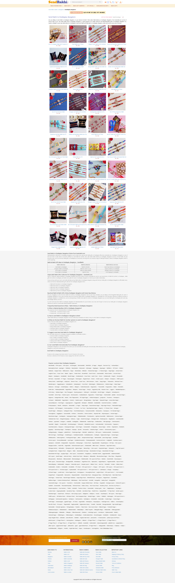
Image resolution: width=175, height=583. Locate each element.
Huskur (98, 496)
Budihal (115, 512)
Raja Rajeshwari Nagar (92, 408)
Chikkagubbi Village (98, 509)
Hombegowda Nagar (71, 437)
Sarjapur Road (57, 370)
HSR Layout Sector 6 (119, 496)
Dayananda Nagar (103, 448)
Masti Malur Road (116, 475)
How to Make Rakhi (116, 572)
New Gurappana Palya (81, 496)
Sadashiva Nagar (94, 429)
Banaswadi (81, 368)
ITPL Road (77, 467)
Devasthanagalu (98, 515)
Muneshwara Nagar (53, 416)
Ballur (74, 451)
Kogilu (78, 418)
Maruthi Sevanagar (85, 418)
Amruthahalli (93, 392)
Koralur (97, 493)
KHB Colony (51, 392)
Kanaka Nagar (108, 499)
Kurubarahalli (87, 427)
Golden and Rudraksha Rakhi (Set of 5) (78, 134)
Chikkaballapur (80, 509)
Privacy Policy (115, 556)
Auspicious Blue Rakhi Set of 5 (117, 202)
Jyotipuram (102, 397)
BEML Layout (52, 461)
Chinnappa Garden (53, 448)
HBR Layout (98, 432)
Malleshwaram (110, 416)
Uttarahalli (120, 386)
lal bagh (109, 469)
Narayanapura (96, 501)
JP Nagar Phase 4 (111, 520)
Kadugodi (108, 392)
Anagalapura (88, 453)
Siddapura (92, 493)
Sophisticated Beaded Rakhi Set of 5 (58, 66)
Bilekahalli (90, 402)
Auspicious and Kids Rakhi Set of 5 (58, 134)
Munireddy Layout (75, 464)
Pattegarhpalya (70, 507)
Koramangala (73, 365)
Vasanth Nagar (52, 410)
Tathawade (80, 424)
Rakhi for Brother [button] (56, 5)
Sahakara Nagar (59, 392)
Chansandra (80, 413)
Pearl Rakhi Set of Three (77, 44)
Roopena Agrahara (53, 488)
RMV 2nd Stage (52, 435)
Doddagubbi (75, 421)
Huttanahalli (64, 467)
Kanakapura (56, 376)
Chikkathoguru (61, 515)
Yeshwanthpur (114, 365)
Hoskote (72, 400)
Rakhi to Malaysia (68, 565)
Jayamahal (56, 421)
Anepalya (74, 429)
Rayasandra (72, 443)
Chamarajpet (79, 378)
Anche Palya (58, 394)
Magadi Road (106, 477)
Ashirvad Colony (67, 456)
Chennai (49, 558)
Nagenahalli (67, 445)
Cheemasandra (115, 421)
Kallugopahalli (102, 525)
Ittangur (95, 467)
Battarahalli (71, 405)
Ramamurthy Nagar (92, 370)
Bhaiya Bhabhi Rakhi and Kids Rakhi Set (97, 66)
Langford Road (99, 472)
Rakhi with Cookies (84, 567)
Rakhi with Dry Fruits (84, 556)
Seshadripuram (115, 392)
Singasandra (93, 386)
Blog (113, 565)
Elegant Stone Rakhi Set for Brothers (97, 44)
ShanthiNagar (60, 435)
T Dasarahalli (101, 386)
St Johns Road (52, 491)
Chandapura (68, 429)
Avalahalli (69, 421)
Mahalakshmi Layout (89, 424)
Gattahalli (74, 488)
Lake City (101, 464)
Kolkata (49, 561)
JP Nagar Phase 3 (72, 523)
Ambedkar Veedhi (97, 453)
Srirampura (51, 408)
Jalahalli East (91, 432)
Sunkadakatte (69, 384)
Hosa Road (84, 384)
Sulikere (113, 501)
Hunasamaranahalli (90, 410)
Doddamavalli (107, 376)
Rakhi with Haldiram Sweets (86, 570)
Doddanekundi (79, 376)
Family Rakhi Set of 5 (78, 157)
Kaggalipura (59, 413)
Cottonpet (51, 400)
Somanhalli (51, 394)
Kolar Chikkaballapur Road (106, 528)
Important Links (116, 550)
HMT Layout (102, 467)
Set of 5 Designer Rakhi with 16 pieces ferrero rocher (61, 44)
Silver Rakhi (98, 554)
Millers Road (95, 445)
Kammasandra (78, 499)
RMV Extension (90, 381)
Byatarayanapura (78, 392)
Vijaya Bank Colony (111, 445)
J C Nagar (78, 405)
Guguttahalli (81, 501)
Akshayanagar (79, 443)
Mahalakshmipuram (120, 389)
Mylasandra (94, 461)
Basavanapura (117, 459)
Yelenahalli (107, 464)
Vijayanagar (102, 368)
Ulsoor (100, 376)
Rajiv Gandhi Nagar (116, 504)
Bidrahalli (84, 432)
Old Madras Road (61, 496)
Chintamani (102, 445)
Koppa (80, 528)
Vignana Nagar (78, 448)
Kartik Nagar (51, 501)
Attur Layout (73, 453)
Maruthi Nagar (71, 376)
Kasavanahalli (67, 413)
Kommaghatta (95, 528)
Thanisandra (110, 381)
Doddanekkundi (83, 394)
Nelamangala (92, 384)
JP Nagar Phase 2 (62, 523)
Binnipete (75, 389)
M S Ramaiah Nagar (115, 410)
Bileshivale (59, 459)
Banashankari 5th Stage (107, 451)
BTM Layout (58, 365)
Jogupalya (51, 429)
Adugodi (100, 365)
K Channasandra (102, 517)
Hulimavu (73, 418)
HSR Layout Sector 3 (82, 469)
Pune (49, 563)
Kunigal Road (52, 475)
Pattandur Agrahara (60, 507)
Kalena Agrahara (61, 437)
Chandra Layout (65, 394)
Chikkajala (68, 512)
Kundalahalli (63, 376)
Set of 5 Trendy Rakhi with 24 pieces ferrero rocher (119, 179)
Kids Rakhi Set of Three (116, 89)
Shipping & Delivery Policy (118, 554)
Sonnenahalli (90, 488)
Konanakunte (115, 432)
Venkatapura (89, 501)
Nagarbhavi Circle (86, 461)
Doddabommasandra (80, 440)
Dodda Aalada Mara (87, 515)
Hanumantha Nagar (53, 483)
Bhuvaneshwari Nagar (102, 456)
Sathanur (51, 421)
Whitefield (88, 365)
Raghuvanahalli (74, 504)
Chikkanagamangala (53, 512)
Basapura (61, 427)
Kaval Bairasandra (53, 427)
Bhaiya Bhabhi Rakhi (100, 561)
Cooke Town (82, 381)
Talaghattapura (110, 488)
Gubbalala (62, 517)
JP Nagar (94, 365)
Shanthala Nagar (52, 493)
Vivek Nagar (61, 402)
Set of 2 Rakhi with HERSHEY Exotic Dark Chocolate (119, 134)
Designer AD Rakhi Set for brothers (77, 111)
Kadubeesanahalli (107, 432)
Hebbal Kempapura (94, 397)
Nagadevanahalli (111, 461)
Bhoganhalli (118, 456)
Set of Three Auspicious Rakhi (117, 111)
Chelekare (84, 512)
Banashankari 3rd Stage (95, 451)
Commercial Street (100, 440)
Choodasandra (90, 416)
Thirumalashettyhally (66, 485)
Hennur (93, 378)
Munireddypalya (52, 464)
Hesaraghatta (52, 413)
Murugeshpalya (87, 400)
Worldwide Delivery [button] (102, 5)
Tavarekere (69, 483)
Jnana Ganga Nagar (106, 437)
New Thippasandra (73, 397)
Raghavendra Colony (84, 504)
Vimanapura (116, 397)
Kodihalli (114, 402)
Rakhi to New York (68, 570)
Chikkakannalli (83, 421)
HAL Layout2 (62, 483)
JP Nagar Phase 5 (53, 523)
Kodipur (122, 525)
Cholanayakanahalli (90, 440)
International (68, 550)
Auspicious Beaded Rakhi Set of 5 (78, 247)
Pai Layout (59, 504)
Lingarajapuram (69, 402)
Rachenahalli (51, 507)
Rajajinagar (95, 368)
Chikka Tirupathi (88, 509)
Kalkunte (84, 520)
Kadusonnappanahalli (102, 523)
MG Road (51, 378)
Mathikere (109, 368)
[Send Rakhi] (58, 2)
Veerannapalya (119, 501)
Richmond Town (118, 381)
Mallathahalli (58, 400)
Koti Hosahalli (119, 472)
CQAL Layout (94, 448)
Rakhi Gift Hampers (84, 563)
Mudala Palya (90, 421)
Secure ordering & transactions (111, 538)
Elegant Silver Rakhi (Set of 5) (58, 247)
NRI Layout (111, 493)
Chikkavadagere (69, 515)
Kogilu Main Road (73, 528)
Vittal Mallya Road (107, 475)
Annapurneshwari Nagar (87, 437)
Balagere (69, 451)
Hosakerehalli (63, 424)
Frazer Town (60, 373)
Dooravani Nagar (121, 394)
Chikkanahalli (107, 509)
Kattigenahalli (64, 443)
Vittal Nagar (51, 477)
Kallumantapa (110, 525)
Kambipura (71, 499)
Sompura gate (98, 488)
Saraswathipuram (53, 402)
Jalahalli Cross (111, 523)
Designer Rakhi (99, 558)
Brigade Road (86, 378)
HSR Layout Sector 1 (110, 472)
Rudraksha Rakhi (99, 567)
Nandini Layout (78, 400)
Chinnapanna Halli (70, 448)
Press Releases (115, 567)
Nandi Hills (60, 445)
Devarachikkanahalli (61, 440)
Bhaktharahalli (84, 459)
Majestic (101, 408)
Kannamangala (59, 501)
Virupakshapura (104, 443)
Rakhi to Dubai (67, 567)
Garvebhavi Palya (86, 491)
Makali (114, 386)
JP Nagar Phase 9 (61, 520)
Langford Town (52, 373)
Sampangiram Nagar (71, 416)
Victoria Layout (52, 440)
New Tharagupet (69, 392)
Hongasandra (108, 386)
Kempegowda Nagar (69, 427)
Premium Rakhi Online (101, 570)
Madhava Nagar (52, 480)
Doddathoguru (68, 435)
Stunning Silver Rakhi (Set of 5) (97, 111)
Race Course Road (93, 507)
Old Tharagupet (59, 408)
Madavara (51, 386)
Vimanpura (112, 378)
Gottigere (62, 421)
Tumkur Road (77, 373)
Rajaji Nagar (111, 370)
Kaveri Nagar (79, 427)
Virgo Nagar (95, 400)
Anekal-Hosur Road (77, 456)
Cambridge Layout (92, 512)
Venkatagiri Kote (105, 501)
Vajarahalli (51, 424)
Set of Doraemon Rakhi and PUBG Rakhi (58, 157)
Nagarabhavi (68, 389)
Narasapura (99, 477)
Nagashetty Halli (96, 389)
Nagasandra (91, 394)
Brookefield (84, 373)
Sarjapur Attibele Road (87, 483)
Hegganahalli (77, 402)
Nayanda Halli (97, 413)
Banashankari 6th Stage (54, 453)
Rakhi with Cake (83, 558)
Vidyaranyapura (105, 413)
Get (113, 2)
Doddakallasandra (88, 435)
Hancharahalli (77, 483)
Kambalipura (87, 499)
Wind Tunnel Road (83, 480)
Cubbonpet (86, 392)
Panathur (77, 507)
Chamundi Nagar (52, 515)
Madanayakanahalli (59, 389)
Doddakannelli (113, 515)
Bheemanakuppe (76, 459)
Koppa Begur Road (81, 477)
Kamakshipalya (64, 386)
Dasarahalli (57, 378)
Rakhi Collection (101, 550)
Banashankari (75, 368)
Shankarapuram (103, 418)
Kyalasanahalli (72, 469)
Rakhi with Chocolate (84, 552)
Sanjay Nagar (103, 381)
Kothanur (74, 413)
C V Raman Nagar (103, 370)
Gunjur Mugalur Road (53, 517)
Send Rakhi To (52, 550)
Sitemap (114, 561)
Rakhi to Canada (67, 556)
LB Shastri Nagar (52, 472)
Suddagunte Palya (68, 410)
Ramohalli (98, 504)
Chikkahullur (61, 512)
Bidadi (66, 373)
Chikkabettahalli (71, 509)
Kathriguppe (51, 499)
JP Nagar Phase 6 (102, 520)
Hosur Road (87, 376)
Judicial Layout (52, 520)
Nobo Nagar (118, 493)
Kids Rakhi (98, 556)
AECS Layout (51, 456)
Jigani (76, 525)
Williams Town (93, 464)
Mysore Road (119, 461)
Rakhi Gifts (114, 5)
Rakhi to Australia (68, 558)
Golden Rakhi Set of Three (97, 247)
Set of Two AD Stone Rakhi (58, 111)
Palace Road (84, 507)
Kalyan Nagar (117, 384)
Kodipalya (117, 525)
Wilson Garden (108, 373)
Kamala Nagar (115, 435)
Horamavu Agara (64, 469)
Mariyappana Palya (96, 475)
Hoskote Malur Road (86, 475)
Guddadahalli (97, 402)
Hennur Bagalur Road (71, 472)
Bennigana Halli (95, 418)
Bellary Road (119, 464)
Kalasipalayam (77, 384)
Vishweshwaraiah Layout (77, 445)
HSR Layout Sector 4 (118, 467)
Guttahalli (115, 437)
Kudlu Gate (51, 389)
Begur (71, 370)
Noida (49, 570)
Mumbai (50, 552)
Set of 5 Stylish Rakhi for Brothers (78, 179)
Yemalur (113, 464)
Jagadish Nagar (67, 501)
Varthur (108, 427)
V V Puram (76, 408)
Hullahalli (104, 496)
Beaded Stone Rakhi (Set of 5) (78, 202)
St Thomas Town (108, 408)
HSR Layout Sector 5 (53, 469)
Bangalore (50, 556)
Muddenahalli (61, 464)
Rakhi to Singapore (68, 563)
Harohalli (91, 480)
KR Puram (115, 368)
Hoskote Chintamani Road (63, 480)
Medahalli (121, 427)
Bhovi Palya (111, 456)
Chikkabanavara (100, 384)
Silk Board (67, 493)
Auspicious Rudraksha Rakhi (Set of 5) (97, 89)
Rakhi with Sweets (84, 554)
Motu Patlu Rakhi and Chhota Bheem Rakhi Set (98, 179)
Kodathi (66, 528)
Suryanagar (118, 488)
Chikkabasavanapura (53, 509)
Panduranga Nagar (76, 432)
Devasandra (86, 429)
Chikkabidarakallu (82, 416)
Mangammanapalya (64, 418)
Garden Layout (119, 491)
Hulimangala (110, 496)
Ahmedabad (50, 567)
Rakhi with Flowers (84, 561)
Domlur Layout (99, 378)
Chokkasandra (98, 421)
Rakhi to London (67, 572)
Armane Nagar (114, 413)
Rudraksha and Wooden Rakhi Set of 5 (58, 179)
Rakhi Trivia (114, 570)
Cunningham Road (53, 451)
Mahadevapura (52, 384)
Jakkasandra (71, 525)
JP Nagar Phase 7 (92, 520)
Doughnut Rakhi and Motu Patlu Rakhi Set (58, 89)
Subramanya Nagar (59, 429)
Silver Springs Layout (76, 493)
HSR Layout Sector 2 (94, 469)
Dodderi (58, 467)
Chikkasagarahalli (115, 509)
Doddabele (105, 515)
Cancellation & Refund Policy (118, 558)
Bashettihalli (110, 459)
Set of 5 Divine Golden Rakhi (116, 224)
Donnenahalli (57, 485)
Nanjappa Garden (53, 445)
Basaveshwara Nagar (94, 405)
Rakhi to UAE (67, 561)
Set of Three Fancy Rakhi (78, 66)
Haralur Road (59, 477)
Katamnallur (101, 499)
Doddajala (96, 435)
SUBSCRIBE (74, 540)
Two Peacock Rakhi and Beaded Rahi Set (116, 157)
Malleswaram (66, 370)
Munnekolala (78, 370)
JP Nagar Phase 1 (93, 525)
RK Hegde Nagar (84, 397)
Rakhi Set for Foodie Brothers (97, 157)
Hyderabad (50, 565)
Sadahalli (50, 485)
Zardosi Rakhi (99, 565)
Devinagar (57, 386)
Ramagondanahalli (106, 504)
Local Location (51, 572)
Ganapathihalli (103, 491)
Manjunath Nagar (104, 400)
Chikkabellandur (63, 509)
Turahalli (93, 504)
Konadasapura (87, 528)
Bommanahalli (81, 365)
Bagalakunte (112, 418)
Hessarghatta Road (90, 472)
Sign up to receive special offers (58, 538)
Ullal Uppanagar (107, 421)
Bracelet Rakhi (99, 563)
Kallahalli (80, 523)
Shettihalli (78, 491)
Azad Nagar (70, 440)
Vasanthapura (104, 493)
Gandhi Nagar (60, 381)
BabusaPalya (87, 448)
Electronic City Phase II (114, 485)
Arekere (101, 429)
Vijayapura (115, 424)
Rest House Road (94, 485)
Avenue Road (119, 370)
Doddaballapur (78, 515)
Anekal (66, 397)
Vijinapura (67, 464)
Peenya (89, 389)
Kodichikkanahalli (52, 528)
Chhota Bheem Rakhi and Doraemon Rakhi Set (98, 224)
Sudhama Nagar (109, 384)
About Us (114, 552)
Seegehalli (102, 483)
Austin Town (94, 376)
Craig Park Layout (120, 448)
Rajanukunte (115, 427)
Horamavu (109, 397)
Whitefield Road (91, 477)
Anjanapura (51, 443)
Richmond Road (76, 485)
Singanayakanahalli (61, 491)
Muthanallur (61, 448)
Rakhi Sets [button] (67, 5)
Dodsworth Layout (120, 483)
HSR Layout (66, 365)
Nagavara (51, 397)
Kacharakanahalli (99, 424)
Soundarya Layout (117, 440)
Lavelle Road (61, 472)
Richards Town (105, 389)
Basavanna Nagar (60, 461)
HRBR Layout (120, 378)
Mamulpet (84, 402)
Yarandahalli (114, 477)
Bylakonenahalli (109, 512)
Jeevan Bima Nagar (113, 400)
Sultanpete (64, 405)
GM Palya (96, 483)
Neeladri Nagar (91, 496)
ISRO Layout (109, 467)
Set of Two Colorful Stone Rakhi (58, 202)
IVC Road (75, 501)
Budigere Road (61, 451)
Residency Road (104, 485)
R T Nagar (63, 378)
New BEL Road (52, 504)
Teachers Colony (82, 488)
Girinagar (116, 408)
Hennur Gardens (88, 413)
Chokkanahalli (88, 445)
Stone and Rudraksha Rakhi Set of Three (116, 44)
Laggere (112, 389)
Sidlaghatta (85, 493)
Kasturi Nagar (82, 389)
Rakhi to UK (66, 554)
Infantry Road (52, 381)
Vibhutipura (59, 410)
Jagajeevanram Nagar (61, 525)
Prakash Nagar (98, 394)
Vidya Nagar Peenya (106, 405)
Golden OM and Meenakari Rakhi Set (116, 66)
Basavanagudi (70, 378)
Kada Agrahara (69, 520)
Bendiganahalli (69, 461)
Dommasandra (108, 424)
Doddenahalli (52, 467)
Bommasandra (74, 394)
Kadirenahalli (92, 523)
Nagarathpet (65, 400)
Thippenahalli (67, 504)
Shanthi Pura (95, 491)
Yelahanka (67, 368)
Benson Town (74, 381)
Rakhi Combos (84, 550)
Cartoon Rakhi (99, 572)
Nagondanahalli (95, 443)
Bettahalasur (77, 461)
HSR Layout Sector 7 (87, 467)
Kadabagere (78, 520)
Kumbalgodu (62, 416)
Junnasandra (93, 517)
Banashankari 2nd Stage (82, 451)
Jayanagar (61, 368)
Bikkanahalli (92, 456)
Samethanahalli (119, 418)
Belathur (104, 459)
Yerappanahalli (59, 475)
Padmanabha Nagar (116, 405)
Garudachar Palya (71, 491)
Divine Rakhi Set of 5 (78, 89)
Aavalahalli (85, 523)
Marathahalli (51, 365)
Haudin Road (61, 493)
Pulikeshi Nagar (102, 507)
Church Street (92, 373)
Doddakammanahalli (78, 435)
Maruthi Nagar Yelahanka (69, 477)
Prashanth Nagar (112, 507)
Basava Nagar (102, 427)
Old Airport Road (70, 496)
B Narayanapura (52, 405)
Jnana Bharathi (69, 517)
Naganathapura (102, 461)
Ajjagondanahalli (106, 453)
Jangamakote (119, 523)
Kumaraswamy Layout (110, 429)
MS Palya (112, 443)
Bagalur (56, 424)
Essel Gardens (62, 488)
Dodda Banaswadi (85, 386)
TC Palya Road (111, 491)
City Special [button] (90, 5)
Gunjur (119, 515)
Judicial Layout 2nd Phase (113, 517)
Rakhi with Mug (83, 565)
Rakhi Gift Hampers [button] (78, 5)
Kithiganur (60, 528)
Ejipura (71, 373)
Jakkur (79, 437)
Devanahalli (119, 376)
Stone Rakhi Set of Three (97, 134)
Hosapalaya (115, 469)
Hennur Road (87, 443)
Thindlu (69, 488)
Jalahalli (113, 394)
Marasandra (67, 475)
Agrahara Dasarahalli (100, 416)
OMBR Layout (52, 496)
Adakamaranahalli (115, 453)
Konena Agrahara (68, 408)
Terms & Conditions (116, 563)
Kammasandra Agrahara (61, 499)
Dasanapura (106, 410)
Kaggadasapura (60, 384)
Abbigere (77, 386)
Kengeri (113, 376)
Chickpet (107, 378)
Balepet (50, 376)
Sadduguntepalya (53, 432)
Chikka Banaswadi (76, 512)
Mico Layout (118, 443)
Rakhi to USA (67, 552)
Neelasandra (99, 410)
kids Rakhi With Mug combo (116, 247)
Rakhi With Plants (84, 572)
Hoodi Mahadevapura (79, 410)
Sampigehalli (112, 480)
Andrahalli (57, 443)
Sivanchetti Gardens (106, 402)
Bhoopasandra (52, 459)
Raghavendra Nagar (105, 435)
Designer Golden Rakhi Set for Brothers (97, 202)
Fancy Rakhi (98, 552)
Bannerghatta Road (53, 368)
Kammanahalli (100, 373)
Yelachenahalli (107, 394)
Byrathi (79, 429)
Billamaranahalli (66, 459)
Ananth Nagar (59, 456)
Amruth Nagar (101, 392)
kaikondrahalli (98, 437)
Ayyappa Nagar (64, 453)
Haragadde (97, 480)
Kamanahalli (94, 499)
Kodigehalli (109, 440)
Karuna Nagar (116, 499)
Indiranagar (88, 368)
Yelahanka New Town (54, 418)
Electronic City (106, 365)
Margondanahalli (75, 475)
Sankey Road (104, 480)
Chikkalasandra (52, 437)
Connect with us (86, 539)
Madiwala (51, 370)
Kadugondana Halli (59, 397)
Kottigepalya (94, 427)
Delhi (49, 554)
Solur (104, 488)
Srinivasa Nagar (118, 416)
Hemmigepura (80, 472)
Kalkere (71, 386)
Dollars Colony (85, 485)
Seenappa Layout (110, 483)
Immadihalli (71, 467)
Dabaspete (111, 448)
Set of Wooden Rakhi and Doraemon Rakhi (78, 224)
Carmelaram (101, 512)
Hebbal (121, 368)
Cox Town (82, 408)
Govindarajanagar (72, 424)
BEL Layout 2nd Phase (94, 459)
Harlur (96, 381)
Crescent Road (116, 373)
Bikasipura (86, 456)
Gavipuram (67, 381)
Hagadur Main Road (84, 517)
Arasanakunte (80, 453)
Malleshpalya (74, 480)
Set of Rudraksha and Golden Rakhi (58, 224)
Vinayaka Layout (85, 464)
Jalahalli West (67, 432)
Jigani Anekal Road (83, 525)
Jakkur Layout (52, 525)
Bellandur (84, 370)
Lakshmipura (103, 469)
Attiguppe (60, 432)
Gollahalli (76, 517)
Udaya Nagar (85, 405)
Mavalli (59, 405)
